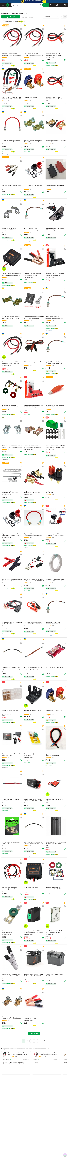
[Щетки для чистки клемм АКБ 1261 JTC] (56, 651)
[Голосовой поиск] (40, 5)
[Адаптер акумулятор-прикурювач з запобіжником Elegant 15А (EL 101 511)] (34, 563)
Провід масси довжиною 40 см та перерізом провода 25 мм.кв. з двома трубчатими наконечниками (12, 668)
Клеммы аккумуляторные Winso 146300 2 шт (11, 843)
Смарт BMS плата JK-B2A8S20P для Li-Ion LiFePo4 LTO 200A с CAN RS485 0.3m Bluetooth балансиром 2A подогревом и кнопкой (55, 931)
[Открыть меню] (3, 5)
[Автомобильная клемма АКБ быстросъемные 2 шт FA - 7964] (56, 871)
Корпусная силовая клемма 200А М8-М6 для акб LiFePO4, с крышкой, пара (12, 534)
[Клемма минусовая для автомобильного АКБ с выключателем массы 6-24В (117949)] (12, 915)
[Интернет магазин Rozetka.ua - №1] (7, 5)
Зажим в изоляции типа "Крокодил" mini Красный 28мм (55, 406)
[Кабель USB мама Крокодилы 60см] (34, 346)
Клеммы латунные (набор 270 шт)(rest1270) (11, 711)
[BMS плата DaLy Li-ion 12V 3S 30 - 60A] (56, 783)
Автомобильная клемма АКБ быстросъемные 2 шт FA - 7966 (10, 406)
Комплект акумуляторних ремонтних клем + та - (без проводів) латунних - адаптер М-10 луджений (12, 1017)
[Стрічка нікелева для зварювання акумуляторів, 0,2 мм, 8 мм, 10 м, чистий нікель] (56, 563)
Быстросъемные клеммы (30, 97)
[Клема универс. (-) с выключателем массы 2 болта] (34, 738)
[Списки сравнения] (61, 5)
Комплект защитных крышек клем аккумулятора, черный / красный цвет (55, 186)
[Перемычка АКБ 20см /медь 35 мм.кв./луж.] (12, 783)
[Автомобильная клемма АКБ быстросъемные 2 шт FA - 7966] (12, 389)
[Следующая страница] (63, 1041)
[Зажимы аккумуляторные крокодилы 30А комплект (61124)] (12, 563)
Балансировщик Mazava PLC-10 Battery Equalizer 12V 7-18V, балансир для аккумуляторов (34, 931)
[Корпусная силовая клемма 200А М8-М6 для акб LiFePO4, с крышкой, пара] (12, 518)
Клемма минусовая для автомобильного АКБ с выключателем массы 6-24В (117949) (11, 931)
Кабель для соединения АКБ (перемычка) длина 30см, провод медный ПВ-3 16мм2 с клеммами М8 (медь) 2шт (11, 54)
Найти (46, 5)
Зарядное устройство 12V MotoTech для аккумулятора (11, 754)
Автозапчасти (19, 10)
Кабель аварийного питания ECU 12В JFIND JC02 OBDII (12, 623)
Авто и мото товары (9, 10)
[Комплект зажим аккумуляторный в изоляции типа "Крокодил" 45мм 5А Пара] (12, 169)
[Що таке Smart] (25, 21)
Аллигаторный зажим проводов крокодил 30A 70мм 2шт (32, 274)
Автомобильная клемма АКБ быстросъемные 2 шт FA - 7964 (54, 888)
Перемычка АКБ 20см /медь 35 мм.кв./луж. (10, 800)
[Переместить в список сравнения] (21, 29)
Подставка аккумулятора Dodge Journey (32, 711)
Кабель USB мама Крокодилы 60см (33, 362)
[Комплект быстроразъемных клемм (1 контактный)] (56, 124)
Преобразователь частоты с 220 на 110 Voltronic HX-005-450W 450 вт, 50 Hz (33, 975)
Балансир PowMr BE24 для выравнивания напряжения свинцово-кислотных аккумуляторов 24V (34, 888)
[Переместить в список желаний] (21, 25)
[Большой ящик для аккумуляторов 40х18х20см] (56, 958)
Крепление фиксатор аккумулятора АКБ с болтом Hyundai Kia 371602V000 (55, 229)
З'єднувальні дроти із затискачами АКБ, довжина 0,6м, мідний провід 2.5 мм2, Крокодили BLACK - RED (33, 623)
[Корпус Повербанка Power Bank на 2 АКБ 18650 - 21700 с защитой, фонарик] (56, 826)
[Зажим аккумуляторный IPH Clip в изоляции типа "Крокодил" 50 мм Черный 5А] (12, 958)
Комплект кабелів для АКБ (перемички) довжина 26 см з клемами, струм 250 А (54, 54)
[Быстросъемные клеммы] (34, 81)
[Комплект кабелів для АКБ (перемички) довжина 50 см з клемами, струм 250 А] (56, 81)
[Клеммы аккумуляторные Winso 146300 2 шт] (12, 826)
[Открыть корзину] (65, 5)
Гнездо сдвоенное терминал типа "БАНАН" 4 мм (55, 492)
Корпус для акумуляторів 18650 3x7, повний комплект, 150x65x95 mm (55, 446)
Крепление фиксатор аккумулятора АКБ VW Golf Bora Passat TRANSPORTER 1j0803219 (34, 317)
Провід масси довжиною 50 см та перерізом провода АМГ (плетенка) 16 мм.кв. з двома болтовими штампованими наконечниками (33, 668)
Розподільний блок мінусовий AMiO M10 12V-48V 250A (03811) (55, 274)
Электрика (27, 10)
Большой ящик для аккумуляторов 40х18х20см (55, 975)
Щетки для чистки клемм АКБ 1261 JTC (55, 668)
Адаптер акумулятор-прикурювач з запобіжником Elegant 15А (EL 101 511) (34, 580)
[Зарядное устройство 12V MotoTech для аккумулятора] (12, 738)
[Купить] (21, 60)
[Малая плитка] (65, 16)
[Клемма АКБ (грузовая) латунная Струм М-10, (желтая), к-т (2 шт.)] (34, 124)
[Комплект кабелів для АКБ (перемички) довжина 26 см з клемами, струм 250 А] (56, 37)
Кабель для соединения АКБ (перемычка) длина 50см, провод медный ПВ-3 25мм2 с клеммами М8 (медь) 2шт (33, 54)
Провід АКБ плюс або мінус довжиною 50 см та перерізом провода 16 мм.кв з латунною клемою (32, 229)
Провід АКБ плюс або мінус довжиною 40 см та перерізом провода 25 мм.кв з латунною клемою (54, 362)
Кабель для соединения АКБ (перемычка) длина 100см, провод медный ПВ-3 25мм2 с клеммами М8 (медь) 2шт (12, 362)
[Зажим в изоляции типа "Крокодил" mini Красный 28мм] (56, 389)
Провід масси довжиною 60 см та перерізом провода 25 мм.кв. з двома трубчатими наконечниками (34, 843)
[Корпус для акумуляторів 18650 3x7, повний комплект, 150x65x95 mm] (56, 430)
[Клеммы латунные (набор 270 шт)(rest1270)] (12, 694)
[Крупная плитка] (61, 16)
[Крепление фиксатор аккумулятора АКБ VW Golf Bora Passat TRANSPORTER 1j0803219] (34, 300)
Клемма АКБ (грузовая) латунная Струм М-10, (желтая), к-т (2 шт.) (33, 141)
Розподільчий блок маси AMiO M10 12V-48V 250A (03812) (33, 406)
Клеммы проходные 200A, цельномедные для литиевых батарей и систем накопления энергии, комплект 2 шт (56, 534)
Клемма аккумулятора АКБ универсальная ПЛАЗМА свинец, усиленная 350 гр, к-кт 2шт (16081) (11, 229)
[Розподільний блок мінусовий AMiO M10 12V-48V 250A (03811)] (56, 257)
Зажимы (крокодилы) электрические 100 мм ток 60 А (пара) (34, 1017)
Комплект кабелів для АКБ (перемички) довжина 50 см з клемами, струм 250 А (54, 98)
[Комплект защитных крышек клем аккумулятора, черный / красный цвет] (56, 169)
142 (44, 1041)
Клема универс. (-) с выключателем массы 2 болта (33, 754)
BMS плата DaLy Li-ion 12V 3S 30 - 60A (55, 800)
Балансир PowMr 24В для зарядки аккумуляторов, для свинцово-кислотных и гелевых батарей (11, 274)
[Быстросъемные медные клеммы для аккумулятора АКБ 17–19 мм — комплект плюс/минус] (34, 475)
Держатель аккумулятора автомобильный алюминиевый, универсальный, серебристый (10, 492)
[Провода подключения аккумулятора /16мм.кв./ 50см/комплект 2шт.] (56, 738)
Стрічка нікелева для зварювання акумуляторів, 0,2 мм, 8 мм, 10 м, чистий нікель (55, 580)
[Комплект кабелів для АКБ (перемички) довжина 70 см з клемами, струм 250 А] (12, 871)
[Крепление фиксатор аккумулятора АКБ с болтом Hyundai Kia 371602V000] (56, 212)
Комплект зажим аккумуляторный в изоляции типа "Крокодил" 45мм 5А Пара (12, 186)
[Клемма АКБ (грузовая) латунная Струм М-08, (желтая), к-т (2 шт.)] (12, 300)
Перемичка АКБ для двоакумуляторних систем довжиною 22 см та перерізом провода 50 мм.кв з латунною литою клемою (34, 534)
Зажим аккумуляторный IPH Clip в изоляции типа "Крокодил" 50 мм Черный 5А (11, 975)
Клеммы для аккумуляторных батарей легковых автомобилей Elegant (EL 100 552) (32, 446)
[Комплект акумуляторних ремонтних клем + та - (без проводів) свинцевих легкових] (12, 430)
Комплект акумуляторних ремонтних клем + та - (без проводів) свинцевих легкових (12, 446)
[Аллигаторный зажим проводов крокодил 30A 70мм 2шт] (34, 257)
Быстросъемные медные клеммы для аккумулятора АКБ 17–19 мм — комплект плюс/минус (34, 492)
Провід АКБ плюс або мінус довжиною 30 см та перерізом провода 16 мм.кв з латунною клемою (54, 623)
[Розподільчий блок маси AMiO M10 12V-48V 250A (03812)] (34, 389)
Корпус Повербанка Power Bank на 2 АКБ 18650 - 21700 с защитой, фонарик (56, 843)
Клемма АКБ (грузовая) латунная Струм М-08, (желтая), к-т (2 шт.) (11, 317)
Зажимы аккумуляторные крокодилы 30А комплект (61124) (12, 580)
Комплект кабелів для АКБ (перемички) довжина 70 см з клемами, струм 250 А (10, 888)
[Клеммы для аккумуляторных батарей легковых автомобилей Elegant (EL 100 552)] (34, 430)
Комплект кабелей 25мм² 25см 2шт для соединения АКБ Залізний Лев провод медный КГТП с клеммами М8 (12, 98)
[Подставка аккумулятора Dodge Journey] (34, 694)
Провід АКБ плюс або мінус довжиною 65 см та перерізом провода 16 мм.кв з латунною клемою (54, 317)
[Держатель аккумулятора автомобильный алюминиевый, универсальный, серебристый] (12, 475)
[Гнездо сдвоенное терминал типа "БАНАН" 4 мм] (56, 475)
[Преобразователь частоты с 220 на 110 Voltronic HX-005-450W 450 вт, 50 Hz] (34, 958)
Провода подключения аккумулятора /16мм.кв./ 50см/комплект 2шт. (56, 754)
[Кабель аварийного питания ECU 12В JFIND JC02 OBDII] (12, 606)
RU (51, 5)
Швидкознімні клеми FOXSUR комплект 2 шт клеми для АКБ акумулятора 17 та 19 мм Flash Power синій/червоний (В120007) (55, 711)
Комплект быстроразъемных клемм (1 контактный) (56, 141)
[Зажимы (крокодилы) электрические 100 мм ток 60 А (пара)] (34, 1001)
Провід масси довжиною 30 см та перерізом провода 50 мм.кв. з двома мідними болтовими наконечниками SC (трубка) (12, 141)
